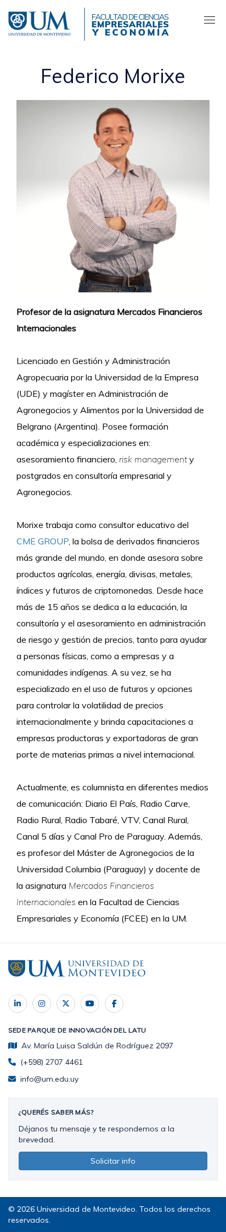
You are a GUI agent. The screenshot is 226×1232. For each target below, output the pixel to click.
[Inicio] (41, 22)
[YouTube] (90, 1003)
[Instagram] (41, 1003)
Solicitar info (113, 1161)
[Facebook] (114, 1003)
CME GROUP (42, 541)
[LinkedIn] (17, 1003)
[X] (65, 1003)
